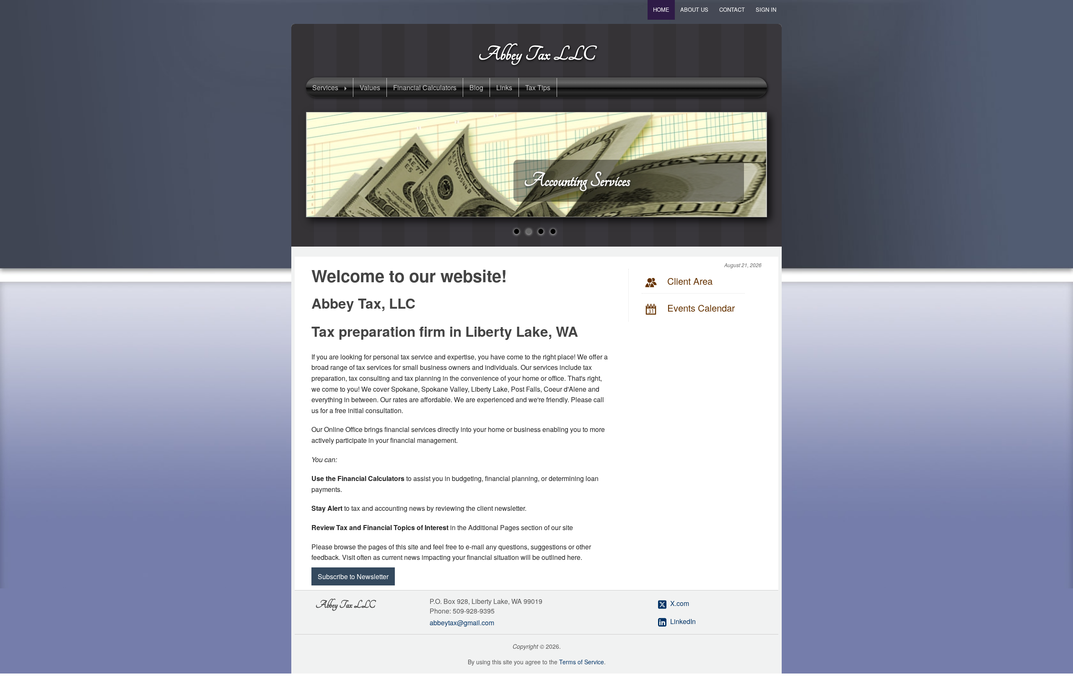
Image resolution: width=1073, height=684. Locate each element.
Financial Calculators (424, 87)
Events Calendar (701, 307)
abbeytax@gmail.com (462, 622)
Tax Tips (537, 87)
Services (325, 87)
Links (504, 87)
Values (370, 87)
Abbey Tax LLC (536, 54)
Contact (732, 9)
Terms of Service (581, 662)
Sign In (766, 9)
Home (661, 9)
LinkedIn (683, 621)
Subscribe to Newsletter (353, 576)
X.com (679, 603)
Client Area (690, 280)
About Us (694, 9)
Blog (476, 87)
